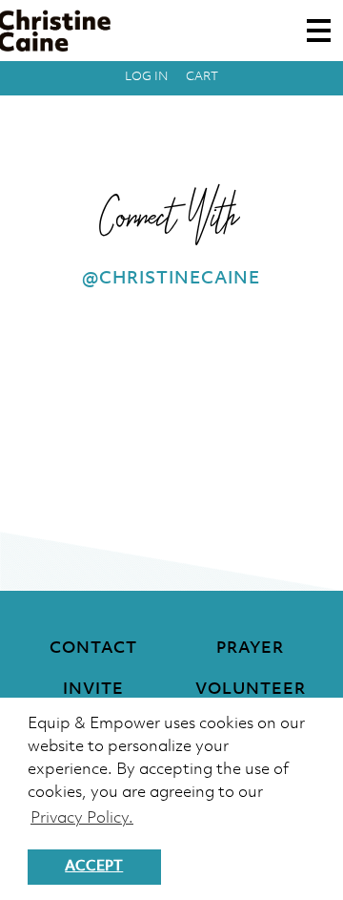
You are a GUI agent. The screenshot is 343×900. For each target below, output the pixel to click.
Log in (147, 77)
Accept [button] (94, 866)
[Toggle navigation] (318, 30)
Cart (202, 77)
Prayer (250, 648)
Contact (93, 648)
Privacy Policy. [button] (81, 818)
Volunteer (250, 689)
